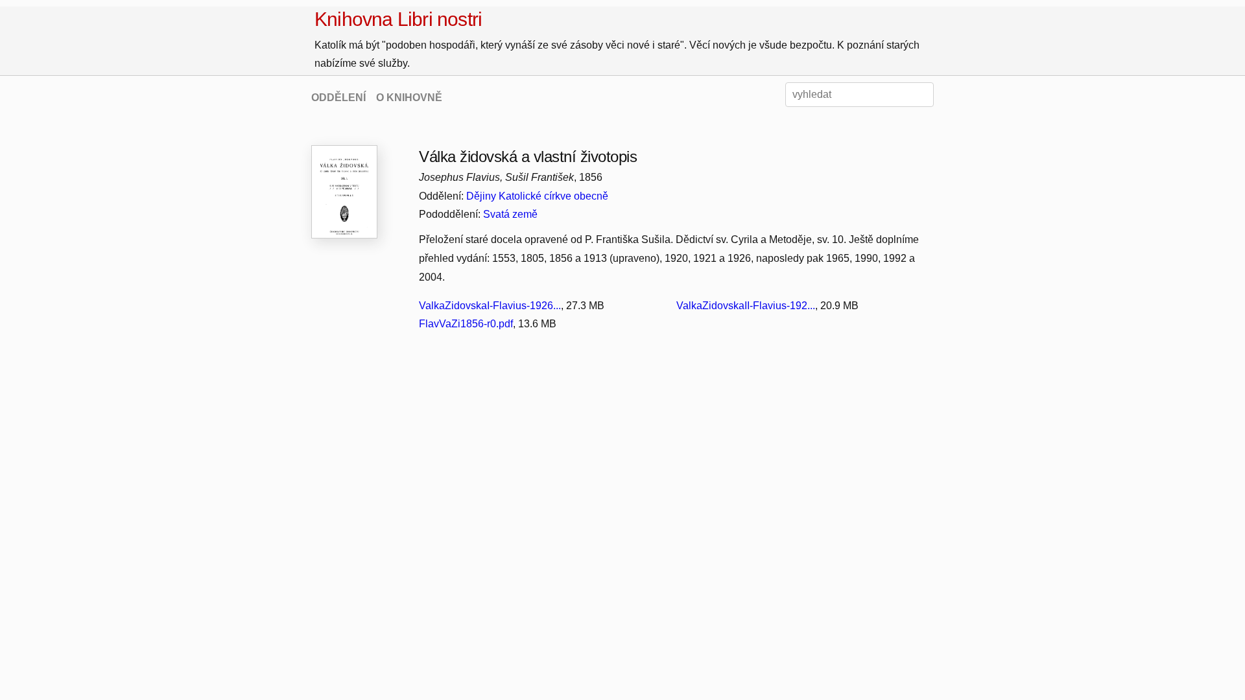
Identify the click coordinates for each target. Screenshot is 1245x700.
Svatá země (510, 214)
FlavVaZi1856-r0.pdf (466, 323)
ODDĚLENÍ (338, 97)
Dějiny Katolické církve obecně (537, 196)
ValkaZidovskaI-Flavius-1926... (490, 305)
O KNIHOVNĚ (409, 97)
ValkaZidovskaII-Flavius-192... (745, 305)
